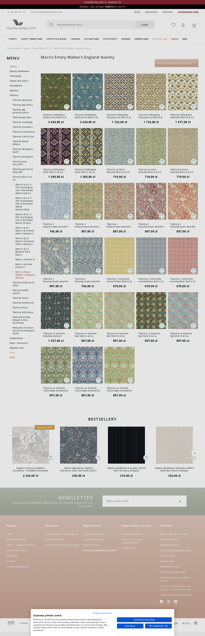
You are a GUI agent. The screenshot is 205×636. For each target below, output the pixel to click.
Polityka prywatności (102, 613)
